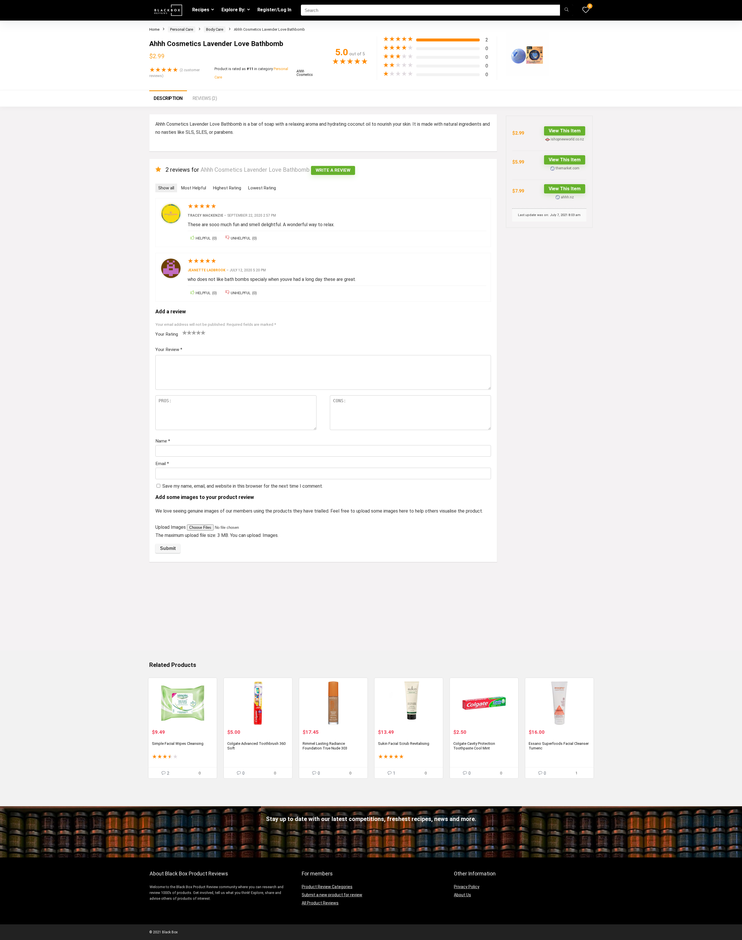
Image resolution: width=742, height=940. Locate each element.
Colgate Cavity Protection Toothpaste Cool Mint (474, 745)
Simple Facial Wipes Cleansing (177, 743)
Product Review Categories (327, 886)
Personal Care (181, 29)
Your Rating (166, 334)
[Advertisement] (323, 609)
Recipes (200, 9)
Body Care (214, 29)
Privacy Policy (466, 886)
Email (162, 463)
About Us (462, 895)
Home (154, 29)
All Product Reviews (320, 903)
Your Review (168, 349)
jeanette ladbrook (206, 270)
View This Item (565, 130)
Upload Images (171, 527)
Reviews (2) (204, 98)
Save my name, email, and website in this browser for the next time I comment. (242, 486)
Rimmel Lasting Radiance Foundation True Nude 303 (325, 745)
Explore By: (233, 9)
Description (168, 98)
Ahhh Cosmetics (305, 73)
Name (162, 441)
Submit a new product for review (332, 895)
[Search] (566, 10)
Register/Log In (274, 9)
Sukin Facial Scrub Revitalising (403, 743)
